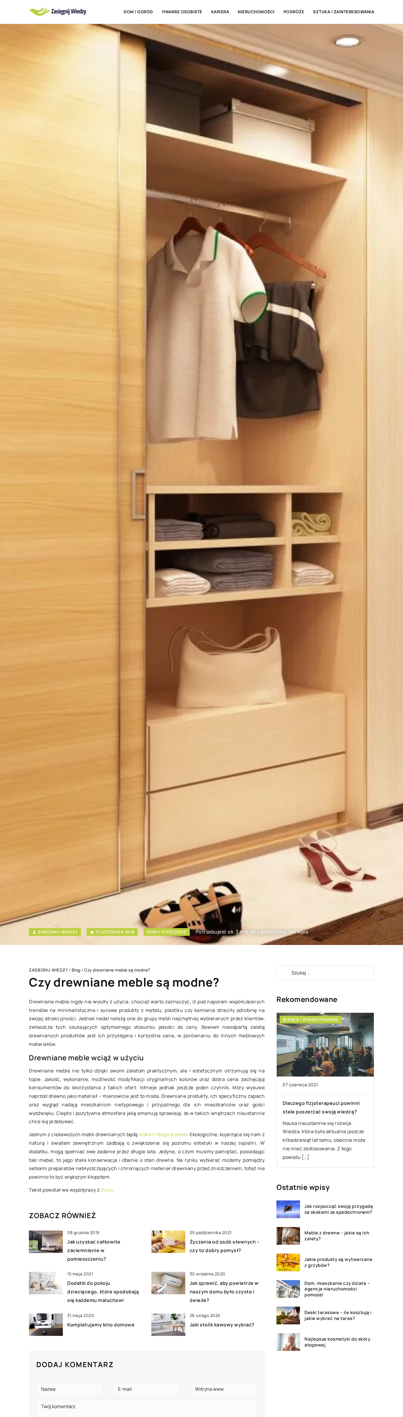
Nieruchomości (256, 11)
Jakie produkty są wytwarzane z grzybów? (338, 1262)
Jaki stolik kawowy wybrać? (222, 1324)
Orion (107, 1190)
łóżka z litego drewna (163, 1134)
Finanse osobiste (182, 11)
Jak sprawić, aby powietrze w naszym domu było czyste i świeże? (224, 1291)
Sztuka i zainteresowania (343, 11)
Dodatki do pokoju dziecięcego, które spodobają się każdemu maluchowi (103, 1291)
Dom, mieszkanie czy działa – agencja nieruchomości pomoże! (337, 1289)
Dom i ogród (138, 11)
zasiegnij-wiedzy (58, 932)
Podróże (294, 11)
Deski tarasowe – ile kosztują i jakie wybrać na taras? (338, 1315)
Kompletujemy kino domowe (101, 1324)
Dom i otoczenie (166, 932)
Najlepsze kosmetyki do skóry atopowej (337, 1342)
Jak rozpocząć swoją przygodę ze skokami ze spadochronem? (338, 1209)
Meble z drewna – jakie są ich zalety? (336, 1235)
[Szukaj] (283, 973)
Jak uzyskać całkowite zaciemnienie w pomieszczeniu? (94, 1250)
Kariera (220, 11)
